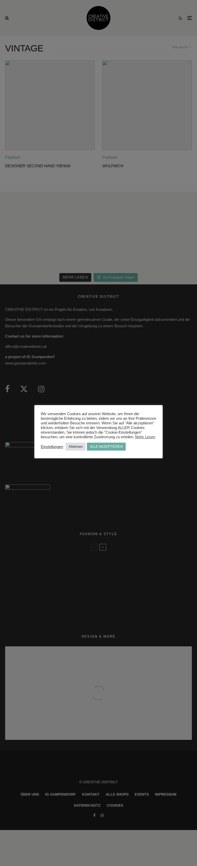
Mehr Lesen (145, 437)
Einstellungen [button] (52, 447)
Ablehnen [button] (76, 447)
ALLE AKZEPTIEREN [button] (106, 447)
